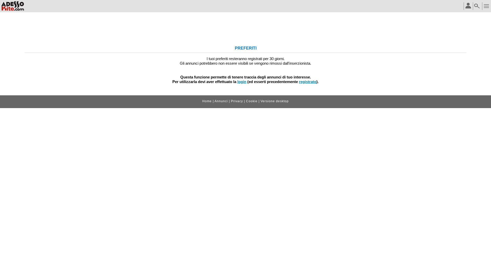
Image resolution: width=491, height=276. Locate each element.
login (241, 81)
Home (207, 101)
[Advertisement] (245, 29)
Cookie (252, 101)
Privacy (237, 101)
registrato (307, 81)
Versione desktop (275, 101)
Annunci (221, 101)
